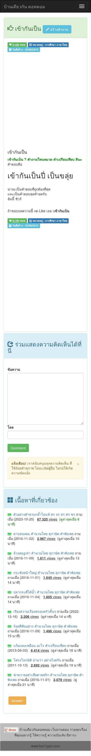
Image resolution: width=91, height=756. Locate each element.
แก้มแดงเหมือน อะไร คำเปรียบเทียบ (39, 645)
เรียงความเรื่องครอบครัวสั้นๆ (34, 611)
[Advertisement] (45, 101)
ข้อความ (14, 369)
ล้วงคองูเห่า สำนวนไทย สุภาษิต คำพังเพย (43, 553)
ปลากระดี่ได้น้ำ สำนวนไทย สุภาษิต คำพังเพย (45, 592)
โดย (11, 427)
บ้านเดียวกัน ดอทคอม (24, 6)
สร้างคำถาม (58, 29)
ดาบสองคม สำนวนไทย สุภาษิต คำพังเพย (42, 533)
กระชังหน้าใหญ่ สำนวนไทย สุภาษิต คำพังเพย (45, 572)
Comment (18, 448)
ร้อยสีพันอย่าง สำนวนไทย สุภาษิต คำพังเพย (44, 626)
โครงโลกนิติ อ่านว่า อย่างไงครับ (36, 660)
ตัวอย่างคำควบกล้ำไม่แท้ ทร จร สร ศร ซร (43, 514)
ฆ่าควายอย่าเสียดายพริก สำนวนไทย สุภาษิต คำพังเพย (45, 677)
